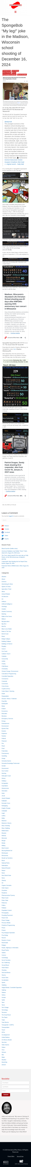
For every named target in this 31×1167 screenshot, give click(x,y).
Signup (5, 1094)
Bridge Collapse (6, 639)
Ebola (3, 706)
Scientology (5, 957)
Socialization (5, 980)
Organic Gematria (6, 885)
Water (3, 1057)
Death (3, 693)
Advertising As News (7, 584)
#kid (19, 162)
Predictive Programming (8, 925)
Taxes (3, 1005)
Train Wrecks (5, 1022)
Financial (4, 741)
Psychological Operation (9, 74)
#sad (22, 162)
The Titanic (5, 1017)
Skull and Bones (6, 972)
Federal (4, 738)
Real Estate (5, 942)
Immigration (5, 783)
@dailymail (8, 122)
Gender (4, 766)
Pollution (4, 908)
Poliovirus (4, 902)
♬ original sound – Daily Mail (14, 164)
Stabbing (4, 985)
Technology (5, 1010)
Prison (3, 927)
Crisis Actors (5, 686)
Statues (4, 992)
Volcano (4, 1052)
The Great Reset (6, 1015)
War (3, 1054)
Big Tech (4, 624)
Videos (3, 1047)
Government (5, 768)
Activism (4, 581)
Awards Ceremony (7, 611)
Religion (4, 945)
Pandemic (4, 893)
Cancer (4, 649)
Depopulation (5, 696)
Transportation (5, 1027)
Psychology (5, 935)
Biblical (3, 619)
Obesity (4, 880)
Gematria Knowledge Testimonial (10, 763)
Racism (4, 937)
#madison (14, 162)
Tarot (3, 1002)
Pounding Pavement (7, 915)
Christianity (5, 668)
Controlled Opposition (7, 676)
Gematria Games (6, 761)
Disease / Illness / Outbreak (9, 698)
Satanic (4, 952)
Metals (3, 843)
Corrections (5, 683)
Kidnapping (5, 805)
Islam (3, 793)
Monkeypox (5, 853)
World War (4, 1062)
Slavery (4, 975)
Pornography (5, 912)
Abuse (3, 579)
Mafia (3, 818)
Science (4, 955)
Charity (4, 663)
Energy (4, 721)
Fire (3, 743)
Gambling (4, 756)
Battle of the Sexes (7, 616)
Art (2, 599)
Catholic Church (6, 653)
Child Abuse (5, 666)
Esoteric (4, 731)
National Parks (6, 863)
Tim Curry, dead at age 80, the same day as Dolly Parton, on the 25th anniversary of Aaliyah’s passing (15, 557)
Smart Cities (5, 977)
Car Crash (4, 651)
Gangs (3, 758)
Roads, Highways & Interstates (10, 947)
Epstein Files (5, 728)
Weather (4, 1059)
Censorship (5, 658)
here (14, 349)
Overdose (4, 890)
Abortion (4, 576)
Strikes (3, 995)
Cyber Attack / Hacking (8, 691)
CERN (3, 661)
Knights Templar (6, 808)
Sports (3, 982)
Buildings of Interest (7, 643)
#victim (20, 160)
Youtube (6, 529)
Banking (4, 614)
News (14, 72)
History (4, 778)
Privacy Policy (11, 1156)
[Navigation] (15, 11)
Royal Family (5, 950)
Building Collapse (6, 641)
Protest (4, 930)
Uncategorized (6, 1034)
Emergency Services (7, 718)
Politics (4, 905)
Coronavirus (5, 678)
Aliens (3, 591)
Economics (5, 711)
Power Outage (5, 920)
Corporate (4, 681)
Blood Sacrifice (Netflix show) (10, 548)
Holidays (4, 781)
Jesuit (3, 795)
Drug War (4, 701)
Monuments (5, 855)
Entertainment (6, 71)
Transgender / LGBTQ (8, 1025)
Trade (3, 1020)
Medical (4, 835)
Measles (4, 833)
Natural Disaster (6, 868)
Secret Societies (22, 74)
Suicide (4, 997)
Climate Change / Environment (10, 671)
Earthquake (5, 703)
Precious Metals (6, 922)
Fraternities (5, 751)
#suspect (7, 162)
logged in (11, 516)
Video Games (5, 1044)
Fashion (4, 736)
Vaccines (4, 1042)
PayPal (6, 539)
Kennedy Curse (6, 803)
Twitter (6, 535)
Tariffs (3, 1000)
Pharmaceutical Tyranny (8, 895)
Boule (3, 636)
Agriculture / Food (6, 589)
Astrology (4, 606)
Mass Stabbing (6, 828)
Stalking (4, 990)
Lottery (3, 815)
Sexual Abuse (5, 965)
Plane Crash (5, 898)
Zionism (4, 1064)
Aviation (4, 609)
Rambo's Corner (6, 940)
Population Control (6, 910)
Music (3, 860)
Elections (4, 716)
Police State (5, 900)
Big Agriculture (5, 621)
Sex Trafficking (6, 962)
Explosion (4, 733)
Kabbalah (4, 800)
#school (7, 160)
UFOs (3, 1032)
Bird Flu (4, 626)
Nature (3, 870)
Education (4, 713)
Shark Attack (5, 967)
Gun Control (15, 71)
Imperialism (5, 785)
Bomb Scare (5, 634)
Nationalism (5, 865)
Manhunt (4, 820)
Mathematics (5, 830)
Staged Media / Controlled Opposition (12, 987)
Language (4, 810)
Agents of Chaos (6, 586)
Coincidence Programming (9, 673)
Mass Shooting (7, 72)
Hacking (4, 773)
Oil (2, 883)
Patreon (6, 525)
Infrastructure (5, 788)
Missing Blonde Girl (7, 850)
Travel (3, 1030)
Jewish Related (6, 798)
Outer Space (5, 888)
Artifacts (4, 601)
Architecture (5, 596)
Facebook (7, 532)
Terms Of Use (20, 1156)
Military (4, 845)
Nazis (3, 873)
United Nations (6, 1037)
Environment (5, 726)
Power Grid (5, 917)
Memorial (4, 838)
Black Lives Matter (7, 629)
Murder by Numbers (7, 858)
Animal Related (6, 594)
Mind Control (5, 848)
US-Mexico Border (7, 1040)
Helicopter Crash (6, 775)
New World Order (6, 875)
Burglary (4, 646)
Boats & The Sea (6, 631)
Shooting (4, 970)
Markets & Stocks (6, 823)
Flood (3, 746)
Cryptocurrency (6, 688)
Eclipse (4, 708)
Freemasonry (5, 753)
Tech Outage (5, 1007)
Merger (4, 840)
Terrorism (4, 1012)
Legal (3, 813)
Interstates (4, 790)
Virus (3, 1049)
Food (3, 748)
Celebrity (4, 656)
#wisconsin (13, 160)
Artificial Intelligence (7, 604)
